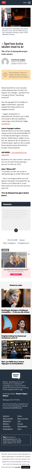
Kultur (19, 416)
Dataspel (22, 240)
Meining (6, 424)
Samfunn (6, 416)
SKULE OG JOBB (12, 240)
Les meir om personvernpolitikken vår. (15, 407)
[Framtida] (3, 2)
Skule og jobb (8, 418)
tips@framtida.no (8, 439)
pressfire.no (5, 123)
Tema (19, 429)
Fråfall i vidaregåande (9, 243)
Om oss (20, 424)
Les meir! (17, 467)
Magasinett (7, 421)
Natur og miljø (22, 418)
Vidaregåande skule (23, 243)
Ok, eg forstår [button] (25, 467)
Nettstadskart (22, 426)
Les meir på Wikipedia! (15, 218)
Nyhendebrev (8, 429)
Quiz (19, 421)
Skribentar (6, 426)
